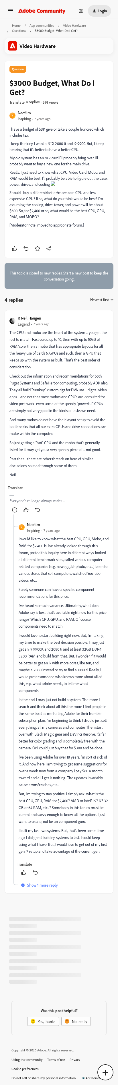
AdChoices (93, 1078)
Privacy (75, 1059)
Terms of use (56, 1059)
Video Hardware (74, 25)
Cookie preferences (25, 1069)
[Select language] (81, 11)
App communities (42, 25)
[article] (59, 415)
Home (16, 25)
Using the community (27, 1059)
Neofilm (24, 112)
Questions (19, 30)
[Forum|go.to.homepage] (42, 11)
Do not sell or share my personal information (43, 1078)
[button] (10, 12)
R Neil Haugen (29, 318)
